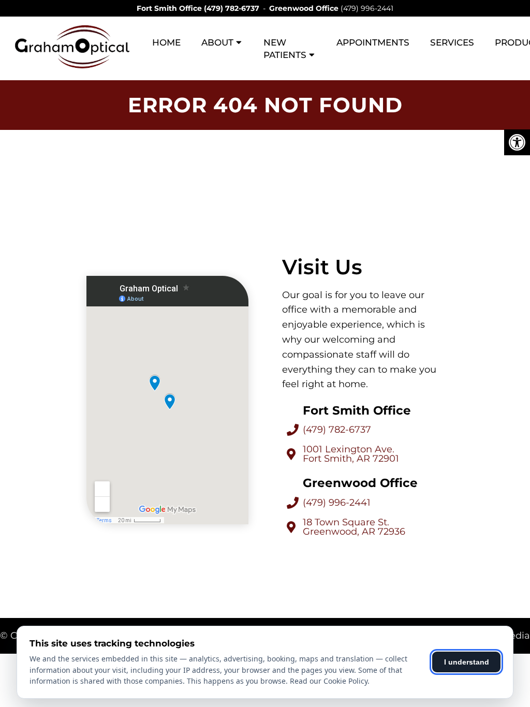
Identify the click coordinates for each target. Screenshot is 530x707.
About (217, 42)
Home (166, 42)
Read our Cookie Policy (328, 681)
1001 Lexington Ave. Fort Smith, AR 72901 (351, 454)
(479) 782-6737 (231, 8)
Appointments (372, 42)
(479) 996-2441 (367, 8)
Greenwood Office (305, 8)
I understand (466, 662)
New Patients (284, 48)
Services (452, 42)
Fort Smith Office (170, 8)
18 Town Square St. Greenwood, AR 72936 (354, 527)
